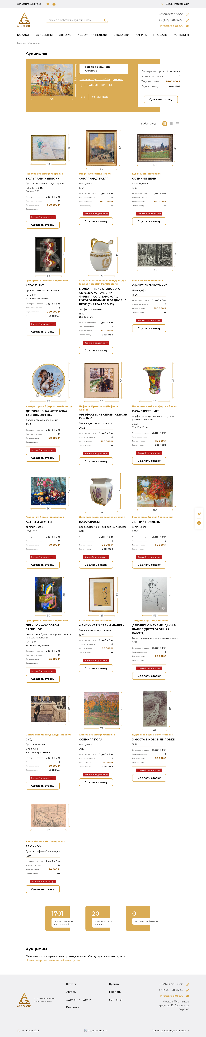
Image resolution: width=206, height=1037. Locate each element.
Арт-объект (35, 285)
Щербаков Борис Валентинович (152, 734)
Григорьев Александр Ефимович (47, 280)
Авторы (65, 34)
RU (161, 3)
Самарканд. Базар (93, 178)
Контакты (181, 34)
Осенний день (144, 178)
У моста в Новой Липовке (153, 739)
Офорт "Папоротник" (149, 285)
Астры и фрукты (39, 522)
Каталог (23, 34)
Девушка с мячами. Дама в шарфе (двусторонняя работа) (154, 629)
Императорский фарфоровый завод (49, 406)
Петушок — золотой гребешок (42, 627)
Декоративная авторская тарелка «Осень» (47, 413)
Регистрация (181, 3)
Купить (141, 34)
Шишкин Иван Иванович (147, 280)
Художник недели (92, 34)
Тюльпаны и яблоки (43, 178)
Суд (29, 739)
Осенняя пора (90, 739)
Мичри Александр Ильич (95, 173)
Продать (160, 34)
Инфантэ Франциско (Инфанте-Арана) (99, 408)
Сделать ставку (160, 99)
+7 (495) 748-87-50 (171, 20)
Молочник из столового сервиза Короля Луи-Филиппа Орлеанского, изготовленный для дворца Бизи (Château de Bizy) (102, 296)
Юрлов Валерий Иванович (95, 620)
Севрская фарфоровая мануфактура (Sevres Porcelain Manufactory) (102, 282)
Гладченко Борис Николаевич (45, 517)
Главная (21, 43)
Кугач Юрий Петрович (146, 173)
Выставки (121, 34)
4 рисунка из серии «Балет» (101, 625)
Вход (169, 3)
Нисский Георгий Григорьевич (45, 841)
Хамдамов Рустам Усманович (150, 620)
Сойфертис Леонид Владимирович (48, 734)
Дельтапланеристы (96, 85)
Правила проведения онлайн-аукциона (53, 960)
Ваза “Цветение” (145, 411)
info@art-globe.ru (171, 25)
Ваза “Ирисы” (90, 522)
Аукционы (44, 34)
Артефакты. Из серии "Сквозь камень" (103, 416)
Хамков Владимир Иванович (97, 734)
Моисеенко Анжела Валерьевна (152, 517)
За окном (33, 846)
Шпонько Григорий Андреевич (101, 79)
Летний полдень (146, 522)
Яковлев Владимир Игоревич (44, 173)
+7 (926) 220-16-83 (171, 14)
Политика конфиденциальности (170, 1030)
